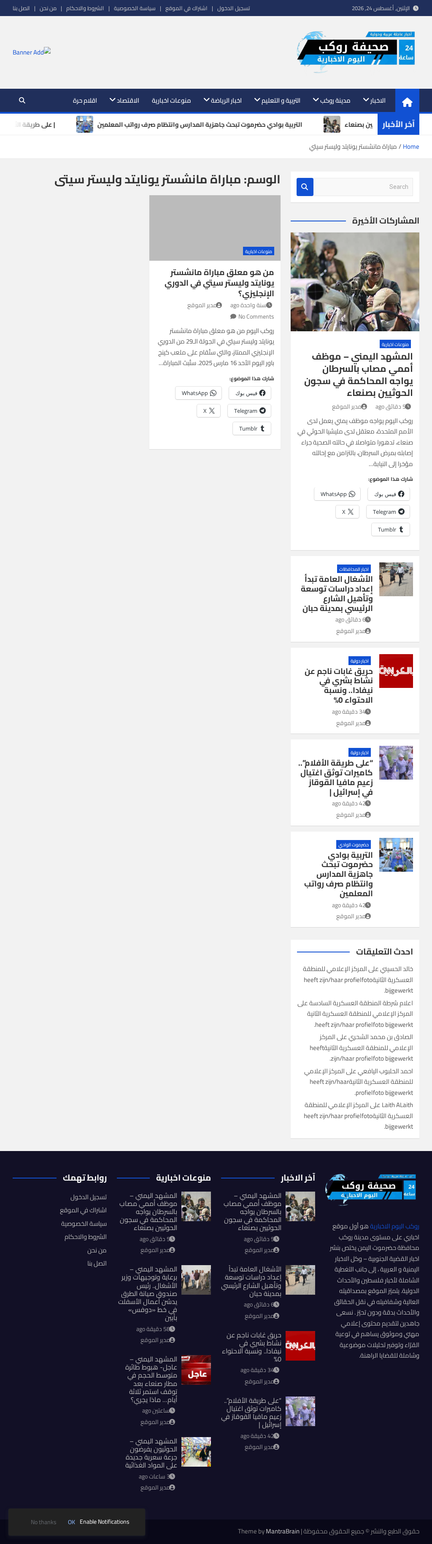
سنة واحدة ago (248, 305)
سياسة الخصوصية (135, 8)
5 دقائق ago (390, 406)
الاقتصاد (128, 100)
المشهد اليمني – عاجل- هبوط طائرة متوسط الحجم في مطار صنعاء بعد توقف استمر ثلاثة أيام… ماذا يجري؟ (151, 1379)
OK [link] (71, 1522)
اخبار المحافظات (354, 569)
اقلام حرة (85, 100)
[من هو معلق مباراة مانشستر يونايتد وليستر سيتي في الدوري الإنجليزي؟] (214, 228)
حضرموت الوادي (353, 844)
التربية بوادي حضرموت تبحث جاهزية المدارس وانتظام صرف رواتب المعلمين (338, 874)
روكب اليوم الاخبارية (394, 1226)
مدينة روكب (335, 100)
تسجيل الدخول (233, 8)
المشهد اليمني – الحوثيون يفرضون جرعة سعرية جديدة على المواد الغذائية (151, 1453)
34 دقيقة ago (349, 711)
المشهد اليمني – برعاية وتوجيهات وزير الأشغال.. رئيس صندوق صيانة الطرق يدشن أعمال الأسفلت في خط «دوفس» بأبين (147, 1293)
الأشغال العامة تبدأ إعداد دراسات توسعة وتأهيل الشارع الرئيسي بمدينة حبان (337, 593)
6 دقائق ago (350, 619)
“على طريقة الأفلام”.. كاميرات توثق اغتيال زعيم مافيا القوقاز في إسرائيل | (335, 777)
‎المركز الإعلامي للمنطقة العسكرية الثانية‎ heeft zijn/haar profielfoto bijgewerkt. (357, 979)
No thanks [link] (44, 1522)
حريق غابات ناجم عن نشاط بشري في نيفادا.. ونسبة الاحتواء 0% (339, 685)
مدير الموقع (202, 305)
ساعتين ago (156, 1410)
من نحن (48, 8)
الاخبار (378, 100)
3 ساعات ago (154, 1476)
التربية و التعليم (281, 100)
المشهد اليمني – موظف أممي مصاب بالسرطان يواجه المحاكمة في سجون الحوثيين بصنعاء (358, 374)
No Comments (256, 316)
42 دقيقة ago (349, 803)
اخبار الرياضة (226, 100)
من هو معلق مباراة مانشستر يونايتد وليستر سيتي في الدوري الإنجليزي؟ (219, 282)
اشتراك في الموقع (186, 8)
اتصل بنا (21, 8)
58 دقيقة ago (153, 1328)
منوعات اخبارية (171, 100)
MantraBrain (283, 1531)
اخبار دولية (360, 661)
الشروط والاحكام (85, 8)
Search (305, 187)
